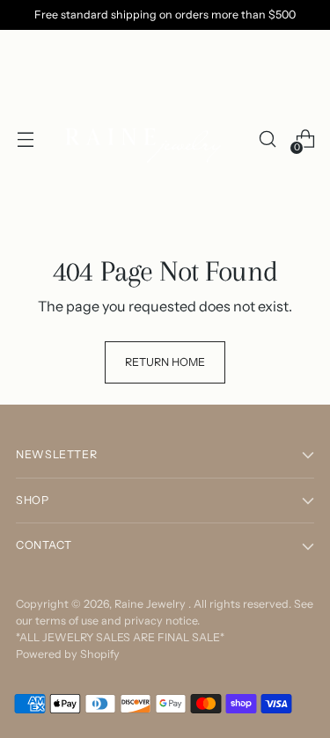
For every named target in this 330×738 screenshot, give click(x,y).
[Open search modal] (267, 139)
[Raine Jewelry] (146, 139)
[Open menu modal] (25, 139)
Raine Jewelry (151, 603)
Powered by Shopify (68, 654)
